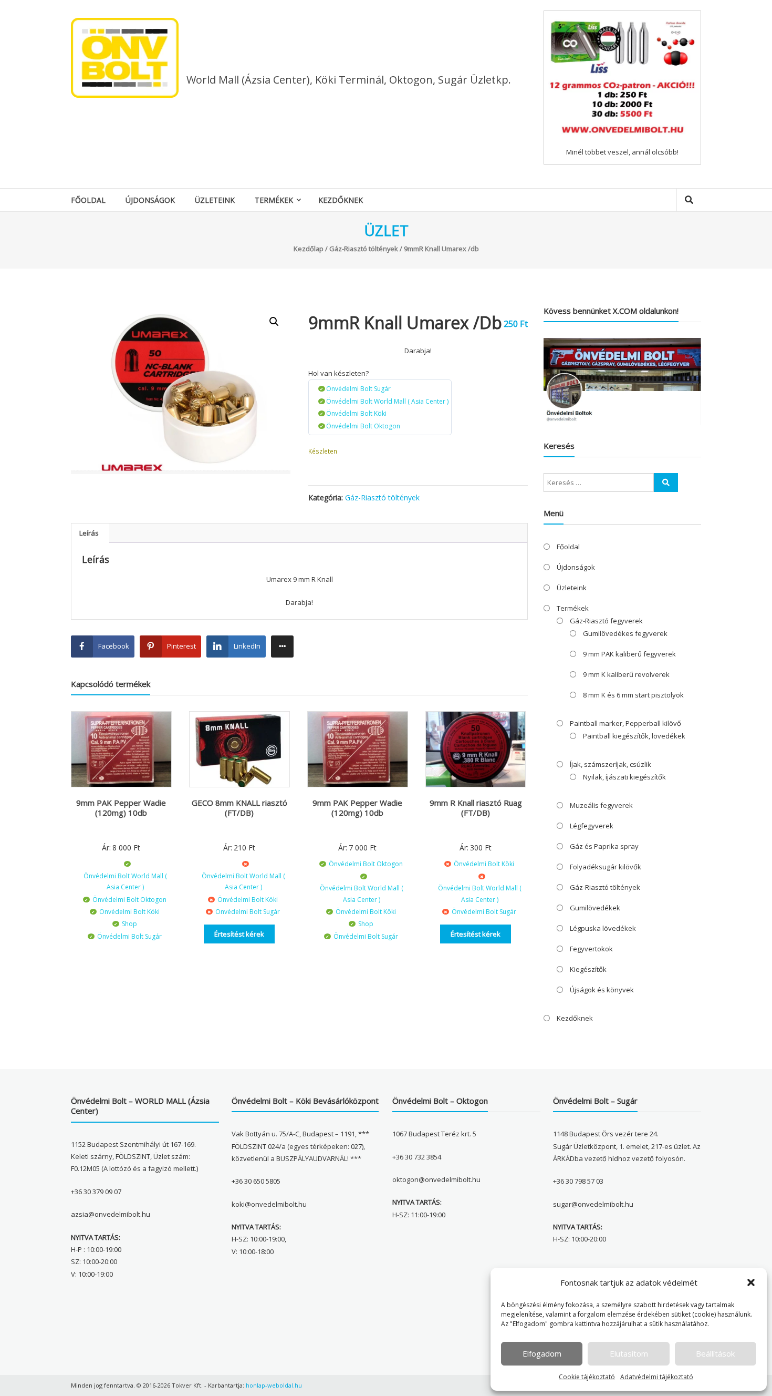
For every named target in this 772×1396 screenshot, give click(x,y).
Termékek (274, 200)
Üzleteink (215, 200)
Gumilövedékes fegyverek (625, 633)
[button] (751, 1282)
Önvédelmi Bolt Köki (356, 413)
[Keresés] (666, 482)
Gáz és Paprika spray (604, 846)
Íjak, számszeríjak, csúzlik (610, 764)
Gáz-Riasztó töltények (363, 248)
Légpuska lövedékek (603, 928)
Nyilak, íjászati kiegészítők (624, 777)
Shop (129, 923)
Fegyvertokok (591, 948)
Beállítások (715, 1353)
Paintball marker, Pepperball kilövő (625, 723)
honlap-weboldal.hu (274, 1385)
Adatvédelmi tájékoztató (656, 1376)
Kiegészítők (588, 969)
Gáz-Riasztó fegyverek (606, 620)
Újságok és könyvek (602, 989)
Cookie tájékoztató (587, 1376)
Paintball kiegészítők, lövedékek (634, 736)
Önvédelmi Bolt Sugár (358, 388)
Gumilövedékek (595, 907)
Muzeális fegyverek (601, 805)
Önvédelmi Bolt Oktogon (363, 426)
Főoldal (88, 200)
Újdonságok (150, 200)
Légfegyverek (591, 825)
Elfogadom (542, 1353)
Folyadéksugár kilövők (605, 866)
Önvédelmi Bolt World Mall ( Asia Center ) (387, 401)
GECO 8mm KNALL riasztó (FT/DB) (239, 807)
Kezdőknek (340, 200)
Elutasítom (629, 1353)
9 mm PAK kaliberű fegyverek (629, 654)
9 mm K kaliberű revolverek (626, 674)
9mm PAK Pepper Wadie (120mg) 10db (121, 807)
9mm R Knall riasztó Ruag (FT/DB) (476, 807)
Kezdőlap (309, 248)
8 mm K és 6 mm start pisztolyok (633, 695)
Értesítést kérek (239, 934)
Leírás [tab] (89, 533)
